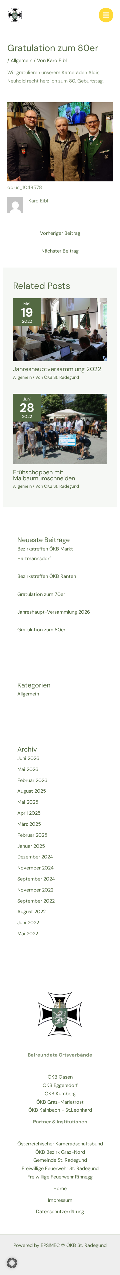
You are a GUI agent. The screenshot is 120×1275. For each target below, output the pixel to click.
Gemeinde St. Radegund (60, 1160)
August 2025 (31, 791)
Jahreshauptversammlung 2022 (57, 369)
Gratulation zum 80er (41, 630)
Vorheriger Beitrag (60, 233)
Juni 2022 (28, 923)
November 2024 (35, 868)
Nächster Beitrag (60, 251)
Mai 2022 (27, 934)
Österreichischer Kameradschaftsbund (60, 1144)
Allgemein (21, 60)
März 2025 (29, 824)
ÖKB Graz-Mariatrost (60, 1102)
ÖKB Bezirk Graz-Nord (60, 1152)
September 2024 (36, 879)
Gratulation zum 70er (41, 594)
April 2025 (29, 813)
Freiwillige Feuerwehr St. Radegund (60, 1168)
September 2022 (36, 901)
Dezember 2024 (35, 857)
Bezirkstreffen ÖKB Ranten (46, 576)
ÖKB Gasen (60, 1077)
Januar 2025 (31, 846)
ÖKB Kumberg (60, 1094)
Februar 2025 (32, 835)
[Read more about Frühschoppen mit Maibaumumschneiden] (60, 429)
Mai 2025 (27, 802)
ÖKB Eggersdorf (60, 1085)
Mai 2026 (27, 769)
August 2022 (31, 912)
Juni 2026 (28, 758)
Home (60, 1188)
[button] (12, 1263)
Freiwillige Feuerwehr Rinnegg (60, 1177)
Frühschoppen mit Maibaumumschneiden (44, 475)
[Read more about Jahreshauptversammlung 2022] (60, 329)
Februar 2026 (32, 780)
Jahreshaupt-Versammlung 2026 (53, 612)
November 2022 (35, 890)
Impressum (60, 1200)
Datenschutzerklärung (60, 1212)
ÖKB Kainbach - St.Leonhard (60, 1110)
